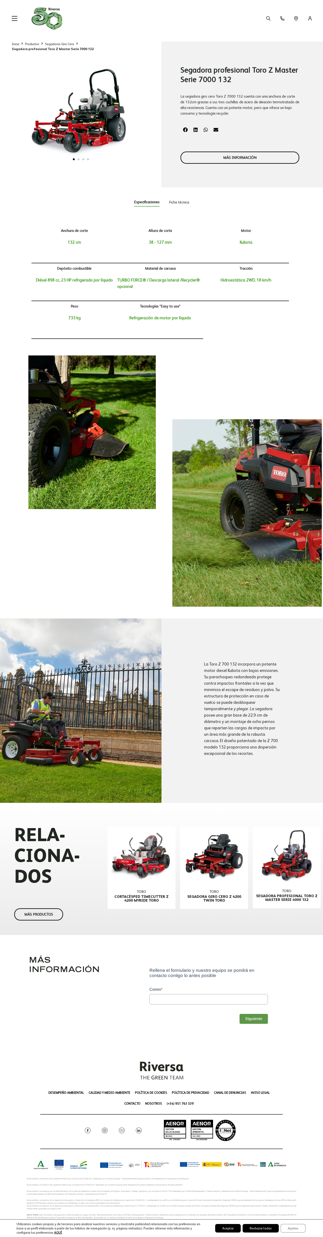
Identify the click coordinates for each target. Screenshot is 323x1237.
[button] (74, 159)
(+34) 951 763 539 (180, 1103)
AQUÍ (58, 1232)
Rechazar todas (261, 1228)
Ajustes (293, 1228)
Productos (32, 44)
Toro (141, 892)
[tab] (147, 203)
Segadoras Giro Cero (59, 44)
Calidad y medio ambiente (109, 1092)
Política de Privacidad (190, 1092)
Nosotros (153, 1103)
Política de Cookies (151, 1092)
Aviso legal (260, 1092)
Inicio (15, 44)
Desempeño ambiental (66, 1092)
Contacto (132, 1103)
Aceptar (228, 1228)
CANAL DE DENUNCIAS (230, 1092)
